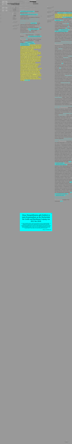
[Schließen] (51, 213)
